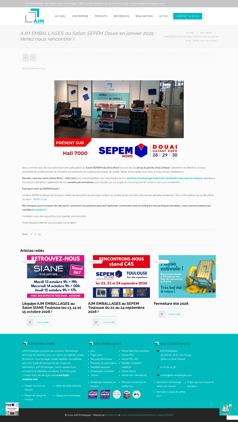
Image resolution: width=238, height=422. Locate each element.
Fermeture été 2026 (171, 303)
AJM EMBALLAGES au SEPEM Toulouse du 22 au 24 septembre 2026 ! (116, 307)
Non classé (206, 32)
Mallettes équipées (100, 367)
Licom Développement (133, 415)
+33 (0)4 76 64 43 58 (117, 3)
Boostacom (111, 415)
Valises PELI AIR (129, 359)
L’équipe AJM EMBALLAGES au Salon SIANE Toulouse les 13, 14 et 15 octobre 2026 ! (51, 307)
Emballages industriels (102, 371)
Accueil (190, 32)
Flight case (96, 355)
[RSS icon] (211, 3)
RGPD (170, 415)
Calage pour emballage (68, 395)
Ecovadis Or (39, 209)
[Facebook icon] (208, 3)
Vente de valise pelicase (68, 385)
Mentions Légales (156, 415)
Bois (93, 351)
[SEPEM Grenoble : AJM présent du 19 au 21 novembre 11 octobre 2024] (9, 409)
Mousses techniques (101, 359)
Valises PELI (127, 355)
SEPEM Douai (40, 199)
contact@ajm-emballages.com (149, 3)
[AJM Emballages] (34, 16)
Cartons (95, 375)
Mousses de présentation (104, 363)
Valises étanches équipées (135, 351)
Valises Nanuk (128, 371)
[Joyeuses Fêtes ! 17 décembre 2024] (228, 409)
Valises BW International (134, 375)
